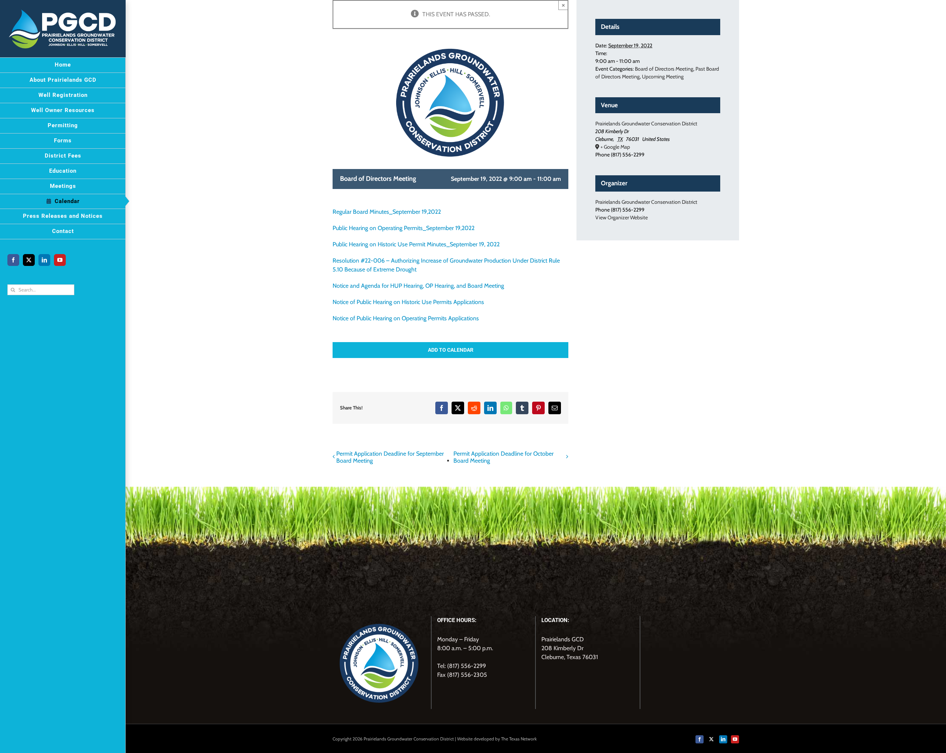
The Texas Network (519, 739)
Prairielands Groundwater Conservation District (646, 123)
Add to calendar (450, 350)
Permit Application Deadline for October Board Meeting (503, 457)
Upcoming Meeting (663, 76)
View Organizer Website (621, 217)
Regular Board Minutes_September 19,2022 (387, 211)
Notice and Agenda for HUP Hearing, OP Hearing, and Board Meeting (418, 285)
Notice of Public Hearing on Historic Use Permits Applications (408, 301)
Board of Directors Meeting (664, 68)
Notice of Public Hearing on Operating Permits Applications (406, 318)
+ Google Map (615, 146)
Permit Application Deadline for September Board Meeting (390, 457)
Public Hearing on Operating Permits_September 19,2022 (403, 228)
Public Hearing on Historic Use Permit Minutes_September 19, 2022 (416, 244)
